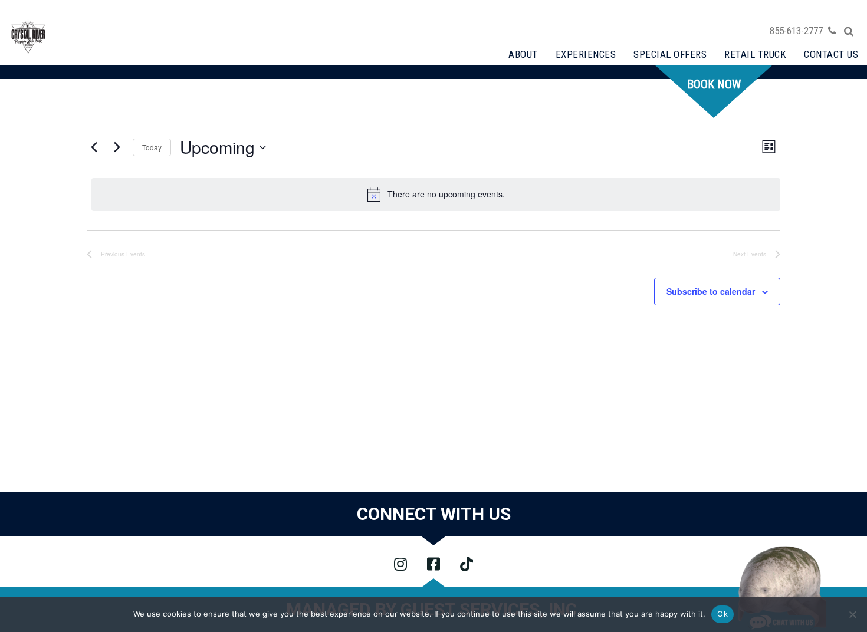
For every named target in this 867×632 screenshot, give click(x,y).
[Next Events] (117, 147)
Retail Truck (755, 54)
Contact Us (831, 54)
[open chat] (781, 588)
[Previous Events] (94, 147)
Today (152, 147)
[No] (852, 614)
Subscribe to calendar (710, 291)
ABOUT (523, 54)
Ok (722, 613)
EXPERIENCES (586, 54)
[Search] (849, 31)
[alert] (435, 194)
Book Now (714, 84)
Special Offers (670, 54)
